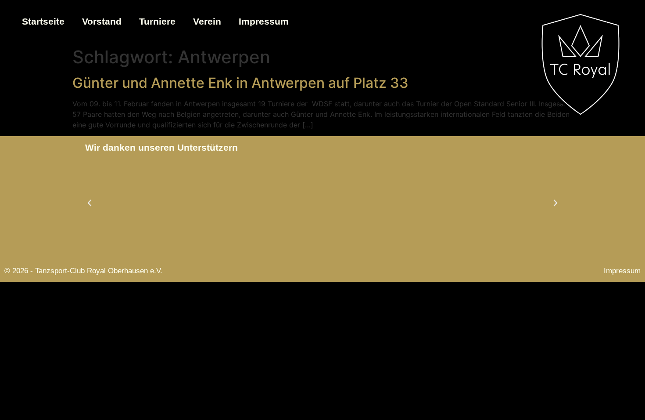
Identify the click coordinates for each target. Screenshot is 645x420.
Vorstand (102, 21)
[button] (89, 203)
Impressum (264, 21)
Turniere (157, 21)
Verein (207, 21)
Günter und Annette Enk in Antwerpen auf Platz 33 (240, 82)
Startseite (43, 21)
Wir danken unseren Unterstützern (161, 147)
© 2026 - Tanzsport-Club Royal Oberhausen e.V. (83, 271)
